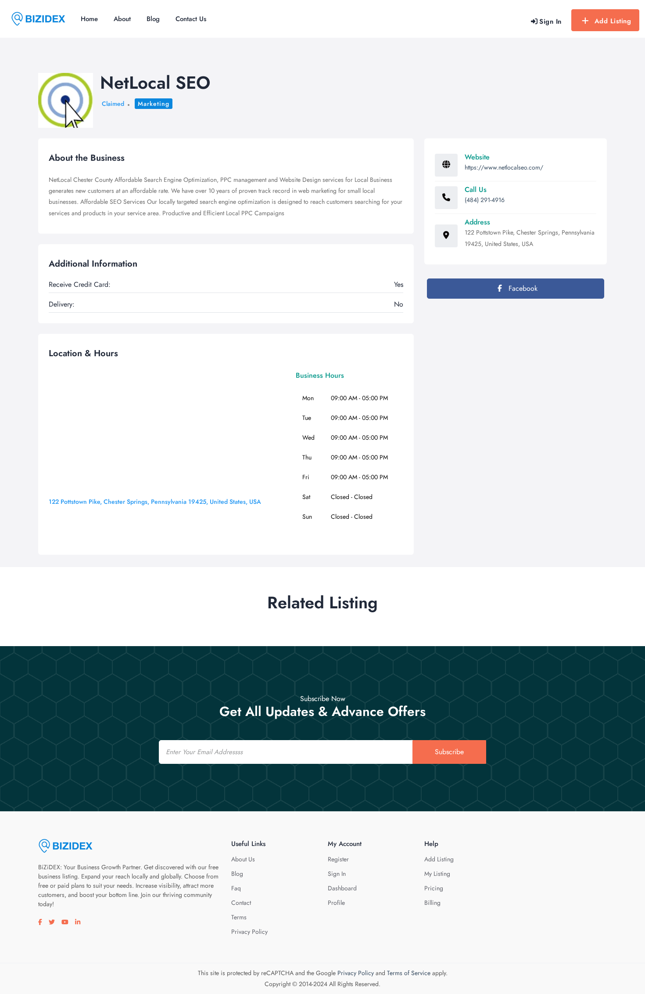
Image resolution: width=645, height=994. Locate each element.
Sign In (337, 873)
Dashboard (342, 888)
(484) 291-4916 (485, 199)
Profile (336, 902)
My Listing (437, 873)
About (122, 19)
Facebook (522, 288)
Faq (236, 888)
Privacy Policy (249, 931)
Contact (241, 902)
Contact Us (191, 19)
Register (338, 859)
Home (89, 19)
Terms (239, 917)
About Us (243, 859)
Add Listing (613, 21)
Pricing (433, 888)
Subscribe (449, 752)
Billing (432, 902)
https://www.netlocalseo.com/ (504, 167)
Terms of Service (408, 973)
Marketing (153, 103)
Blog (153, 19)
